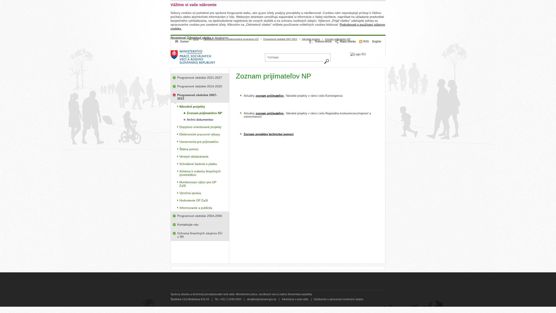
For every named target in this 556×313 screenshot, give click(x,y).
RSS (366, 41)
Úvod (196, 39)
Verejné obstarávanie (193, 156)
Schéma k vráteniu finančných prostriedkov (200, 173)
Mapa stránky (348, 41)
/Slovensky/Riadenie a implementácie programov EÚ (230, 39)
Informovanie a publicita (195, 208)
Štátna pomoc (189, 149)
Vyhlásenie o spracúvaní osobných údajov (338, 299)
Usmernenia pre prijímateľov (198, 141)
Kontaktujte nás (188, 224)
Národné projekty (311, 39)
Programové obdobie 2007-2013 (280, 39)
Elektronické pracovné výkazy (199, 134)
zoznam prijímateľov (270, 95)
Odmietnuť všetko (199, 37)
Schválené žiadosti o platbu (198, 164)
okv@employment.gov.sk (261, 299)
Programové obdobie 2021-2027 (199, 77)
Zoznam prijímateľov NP (337, 39)
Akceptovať (178, 37)
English (376, 41)
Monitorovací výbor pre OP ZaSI (197, 183)
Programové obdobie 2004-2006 (199, 216)
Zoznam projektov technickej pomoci (269, 134)
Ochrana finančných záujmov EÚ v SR (199, 234)
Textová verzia (323, 41)
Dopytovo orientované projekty (200, 127)
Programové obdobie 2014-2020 (199, 86)
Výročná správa (190, 193)
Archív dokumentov (200, 119)
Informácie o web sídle (295, 299)
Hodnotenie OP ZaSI (193, 200)
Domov (184, 41)
